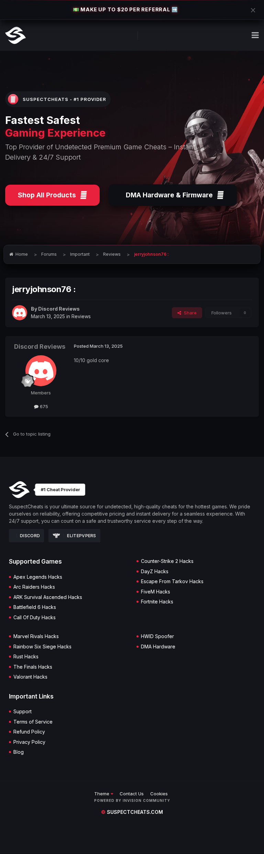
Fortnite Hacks (157, 601)
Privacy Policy (29, 742)
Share (189, 312)
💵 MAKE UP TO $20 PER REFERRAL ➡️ (125, 9)
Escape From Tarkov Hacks (172, 581)
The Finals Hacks (32, 667)
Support (22, 711)
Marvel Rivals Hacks (36, 636)
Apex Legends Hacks (37, 577)
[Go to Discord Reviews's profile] (19, 312)
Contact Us (132, 793)
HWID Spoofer (157, 636)
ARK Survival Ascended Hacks (47, 597)
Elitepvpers (81, 535)
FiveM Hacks (155, 591)
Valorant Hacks (30, 676)
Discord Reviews (59, 309)
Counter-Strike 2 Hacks (167, 561)
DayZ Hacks (154, 571)
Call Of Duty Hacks (34, 617)
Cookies (159, 793)
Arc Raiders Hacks (34, 587)
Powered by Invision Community (132, 800)
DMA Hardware (158, 646)
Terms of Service (33, 721)
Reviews (81, 316)
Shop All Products (47, 195)
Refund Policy (29, 731)
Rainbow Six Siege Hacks (42, 646)
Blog (18, 752)
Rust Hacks (25, 656)
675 (43, 406)
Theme (102, 793)
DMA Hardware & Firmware (169, 195)
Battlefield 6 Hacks (34, 607)
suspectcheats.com (132, 812)
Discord (30, 535)
